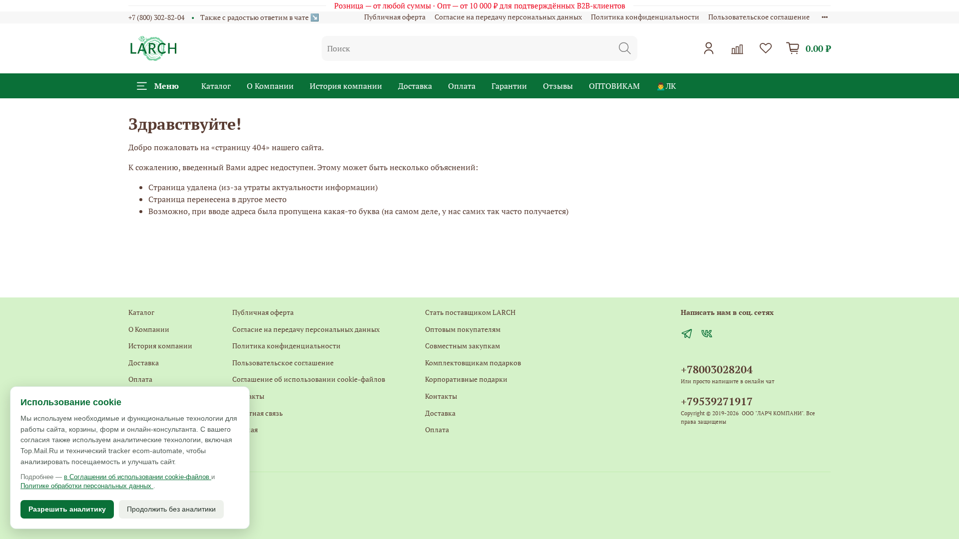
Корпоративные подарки (466, 379)
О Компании (270, 85)
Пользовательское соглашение (759, 16)
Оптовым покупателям (462, 329)
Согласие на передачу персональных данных (508, 16)
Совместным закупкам (462, 345)
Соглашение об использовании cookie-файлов (308, 379)
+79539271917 (717, 401)
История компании (346, 85)
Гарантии (509, 85)
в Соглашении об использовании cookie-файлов (137, 477)
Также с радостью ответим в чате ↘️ (259, 17)
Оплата (462, 85)
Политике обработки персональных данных (86, 486)
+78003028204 (717, 369)
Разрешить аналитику (67, 509)
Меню (166, 85)
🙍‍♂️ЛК (666, 85)
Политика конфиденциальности (645, 16)
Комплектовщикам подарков (473, 362)
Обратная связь (257, 413)
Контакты (248, 396)
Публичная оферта (395, 16)
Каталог (216, 85)
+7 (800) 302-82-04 (156, 17)
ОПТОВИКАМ (614, 85)
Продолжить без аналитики (171, 509)
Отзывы (558, 85)
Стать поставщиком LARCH (470, 312)
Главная (245, 429)
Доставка (415, 85)
